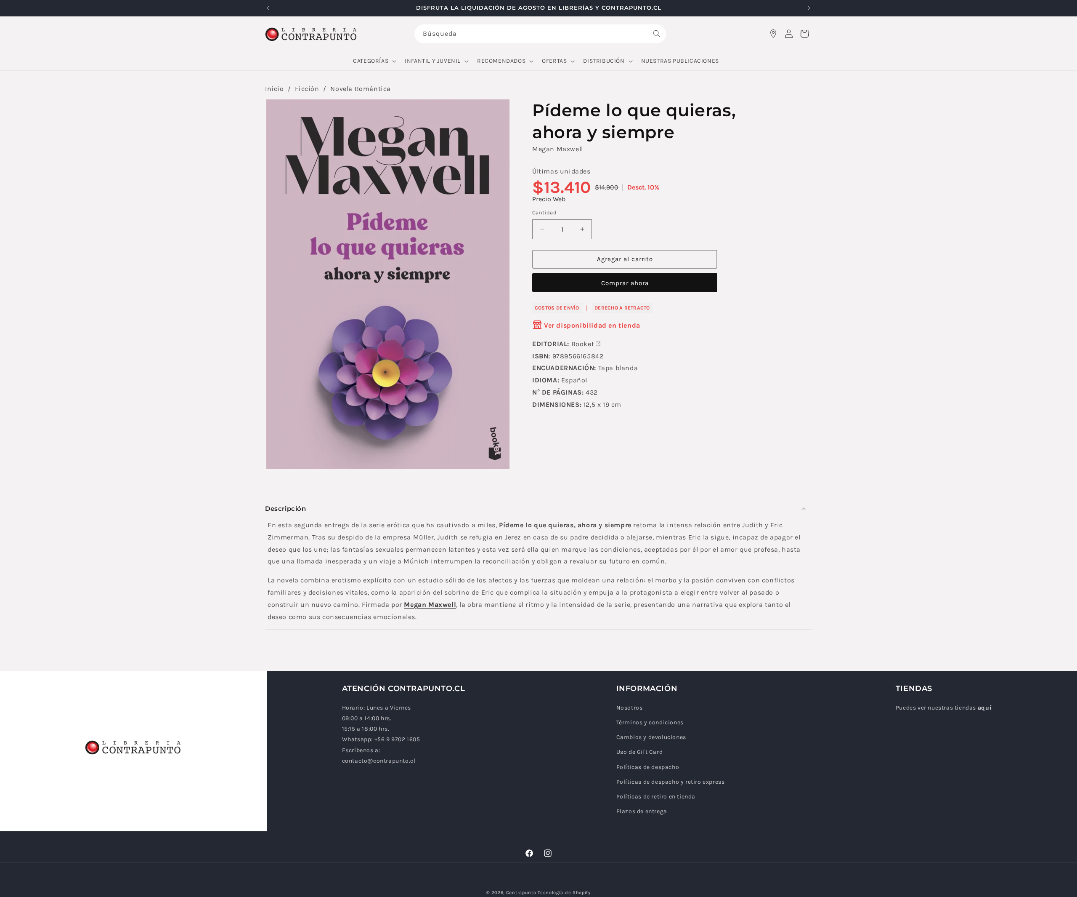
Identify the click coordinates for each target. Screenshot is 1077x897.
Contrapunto (521, 892)
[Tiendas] (773, 34)
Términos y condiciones (650, 722)
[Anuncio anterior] (268, 8)
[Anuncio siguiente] (809, 8)
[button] (374, 61)
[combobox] (540, 33)
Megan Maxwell (557, 149)
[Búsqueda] (656, 33)
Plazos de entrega (641, 811)
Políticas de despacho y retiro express (670, 781)
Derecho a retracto (622, 307)
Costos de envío (557, 307)
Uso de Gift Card (639, 752)
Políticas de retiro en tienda (655, 796)
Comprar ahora (625, 282)
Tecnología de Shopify (564, 892)
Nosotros (629, 707)
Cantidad (544, 212)
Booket (582, 343)
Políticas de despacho (647, 767)
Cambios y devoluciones (651, 737)
